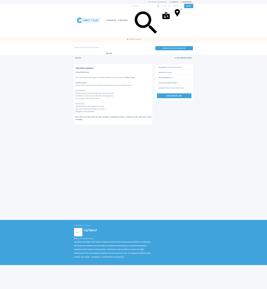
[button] (78, 58)
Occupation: (163, 67)
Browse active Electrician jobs (174, 48)
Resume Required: (164, 77)
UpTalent (90, 230)
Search (188, 6)
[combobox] (166, 6)
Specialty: (162, 72)
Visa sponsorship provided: (167, 83)
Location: (162, 88)
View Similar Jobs (174, 96)
